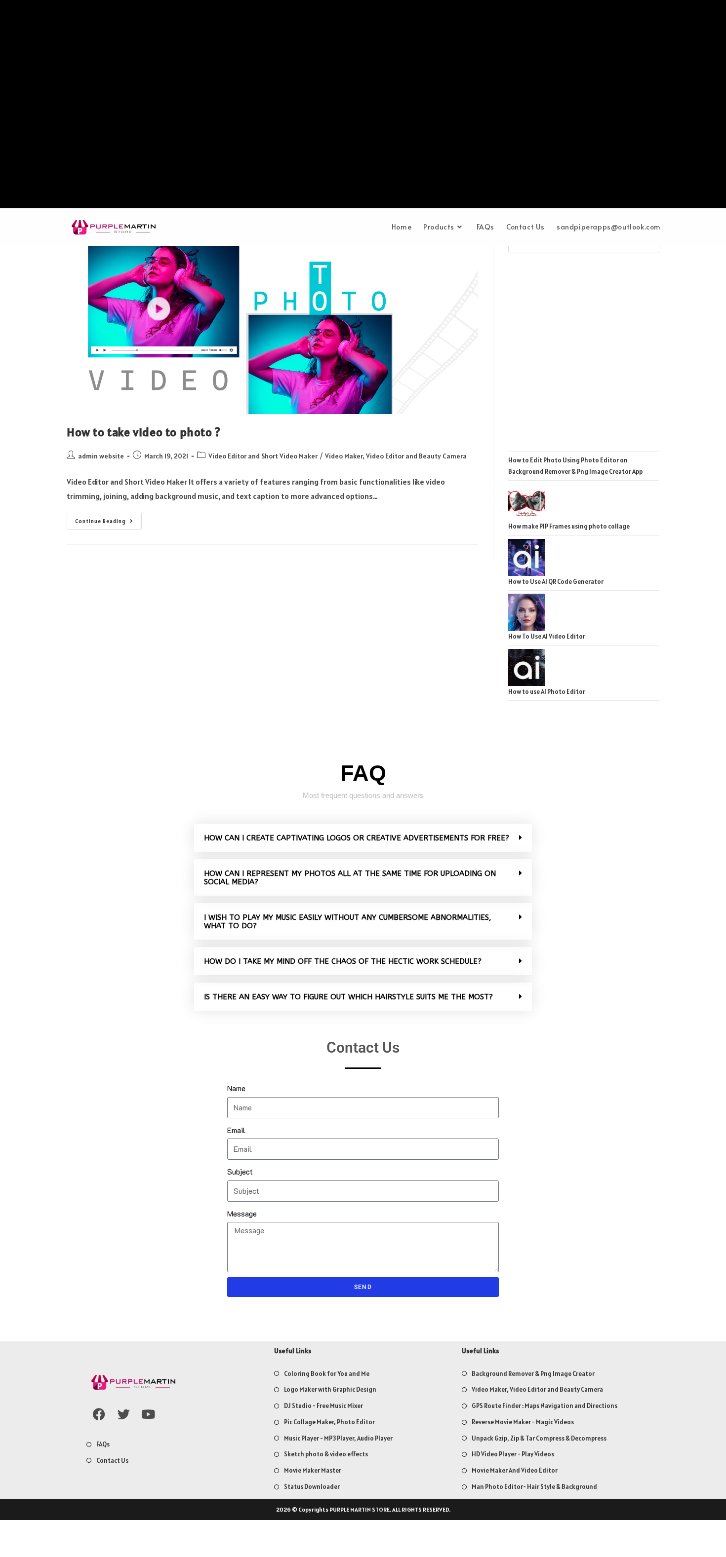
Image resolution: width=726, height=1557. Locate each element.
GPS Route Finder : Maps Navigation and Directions (544, 1406)
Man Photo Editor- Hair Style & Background (534, 1486)
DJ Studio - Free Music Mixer (323, 1406)
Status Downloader (312, 1486)
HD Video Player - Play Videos (513, 1454)
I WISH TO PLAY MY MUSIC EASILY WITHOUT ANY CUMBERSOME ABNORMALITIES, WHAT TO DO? (347, 921)
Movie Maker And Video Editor (515, 1470)
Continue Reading (108, 519)
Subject (240, 1171)
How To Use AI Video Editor (546, 636)
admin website (101, 456)
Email (236, 1130)
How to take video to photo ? (144, 432)
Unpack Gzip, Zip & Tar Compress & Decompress (539, 1438)
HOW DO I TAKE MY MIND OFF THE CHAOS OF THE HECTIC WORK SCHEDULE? (343, 961)
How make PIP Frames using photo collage (569, 526)
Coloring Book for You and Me (326, 1373)
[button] (363, 838)
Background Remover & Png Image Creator (533, 1373)
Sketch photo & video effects (326, 1454)
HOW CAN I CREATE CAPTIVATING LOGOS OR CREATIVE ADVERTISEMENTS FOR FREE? (356, 838)
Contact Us (112, 1460)
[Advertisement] (363, 107)
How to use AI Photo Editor (546, 691)
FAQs (103, 1444)
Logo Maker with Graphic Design (330, 1389)
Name (236, 1088)
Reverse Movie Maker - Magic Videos (523, 1422)
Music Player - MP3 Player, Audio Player (338, 1438)
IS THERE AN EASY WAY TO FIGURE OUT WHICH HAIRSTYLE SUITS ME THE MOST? (348, 996)
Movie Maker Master (312, 1470)
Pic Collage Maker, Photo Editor (329, 1422)
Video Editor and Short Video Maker (263, 456)
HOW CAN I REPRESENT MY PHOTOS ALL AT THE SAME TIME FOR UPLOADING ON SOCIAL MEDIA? (350, 877)
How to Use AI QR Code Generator (556, 581)
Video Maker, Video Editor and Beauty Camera (396, 456)
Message (242, 1213)
